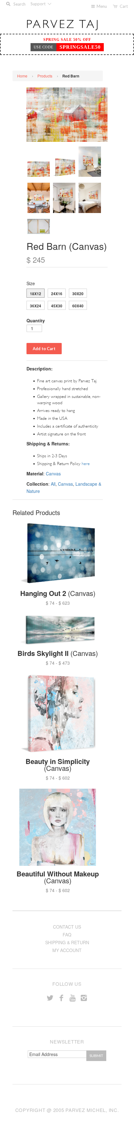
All (53, 484)
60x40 (78, 306)
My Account (67, 950)
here (86, 463)
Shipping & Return (67, 942)
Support (38, 3)
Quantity (35, 320)
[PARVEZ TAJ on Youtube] (73, 997)
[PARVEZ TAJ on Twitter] (50, 997)
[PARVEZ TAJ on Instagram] (84, 997)
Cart (124, 6)
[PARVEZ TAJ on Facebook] (61, 997)
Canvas (53, 473)
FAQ (67, 934)
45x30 (56, 306)
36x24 (35, 306)
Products (44, 75)
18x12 (35, 293)
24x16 (56, 293)
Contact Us (67, 927)
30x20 (78, 293)
